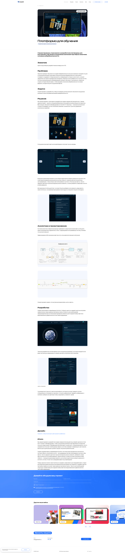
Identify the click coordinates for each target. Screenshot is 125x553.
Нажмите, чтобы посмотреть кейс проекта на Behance (51, 433)
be (90, 551)
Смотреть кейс (81, 11)
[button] (40, 161)
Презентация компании (65, 551)
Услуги (76, 1)
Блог (86, 1)
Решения (71, 1)
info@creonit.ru (37, 539)
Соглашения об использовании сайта (54, 487)
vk (87, 551)
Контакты (81, 1)
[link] (21, 2)
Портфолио (66, 1)
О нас (90, 1)
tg (89, 551)
